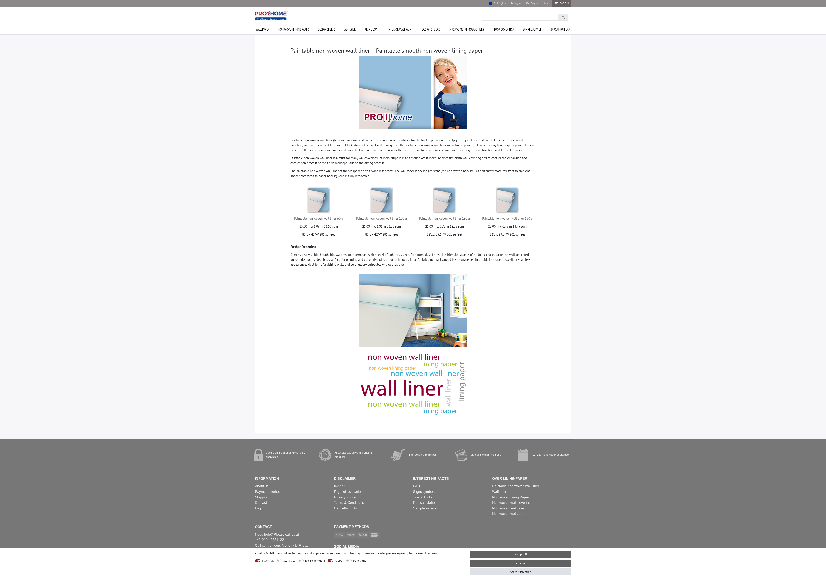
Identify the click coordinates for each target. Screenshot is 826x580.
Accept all (520, 554)
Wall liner (499, 492)
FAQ (416, 486)
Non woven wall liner (508, 508)
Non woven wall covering (511, 502)
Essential (268, 561)
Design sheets (326, 29)
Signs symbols (424, 492)
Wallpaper (262, 29)
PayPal (338, 561)
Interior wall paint (400, 29)
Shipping (262, 497)
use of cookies (427, 553)
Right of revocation (348, 492)
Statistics (289, 561)
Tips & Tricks (423, 497)
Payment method (268, 492)
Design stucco (431, 29)
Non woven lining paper (293, 29)
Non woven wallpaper (508, 513)
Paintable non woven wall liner (515, 486)
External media (315, 561)
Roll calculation (425, 502)
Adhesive (350, 29)
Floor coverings (503, 29)
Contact (261, 502)
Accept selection (520, 572)
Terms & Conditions (349, 502)
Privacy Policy (345, 497)
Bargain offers (560, 29)
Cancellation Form (348, 508)
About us (261, 486)
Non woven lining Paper (510, 497)
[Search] (563, 17)
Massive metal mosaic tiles (466, 29)
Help (258, 508)
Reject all (521, 563)
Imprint (339, 486)
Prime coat (372, 29)
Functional (360, 561)
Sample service (532, 29)
